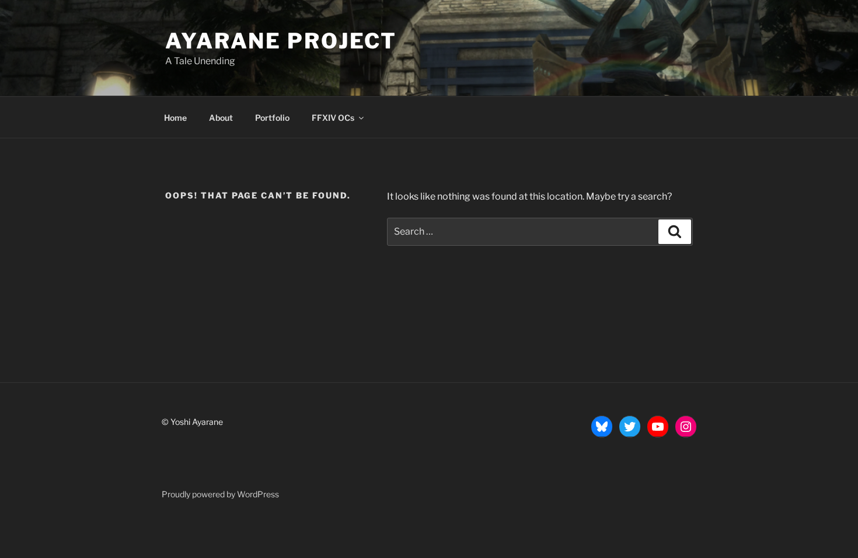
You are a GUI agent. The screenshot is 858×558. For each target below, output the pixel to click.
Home (175, 118)
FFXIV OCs (333, 118)
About (221, 118)
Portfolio (272, 118)
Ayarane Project (281, 41)
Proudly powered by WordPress (220, 494)
